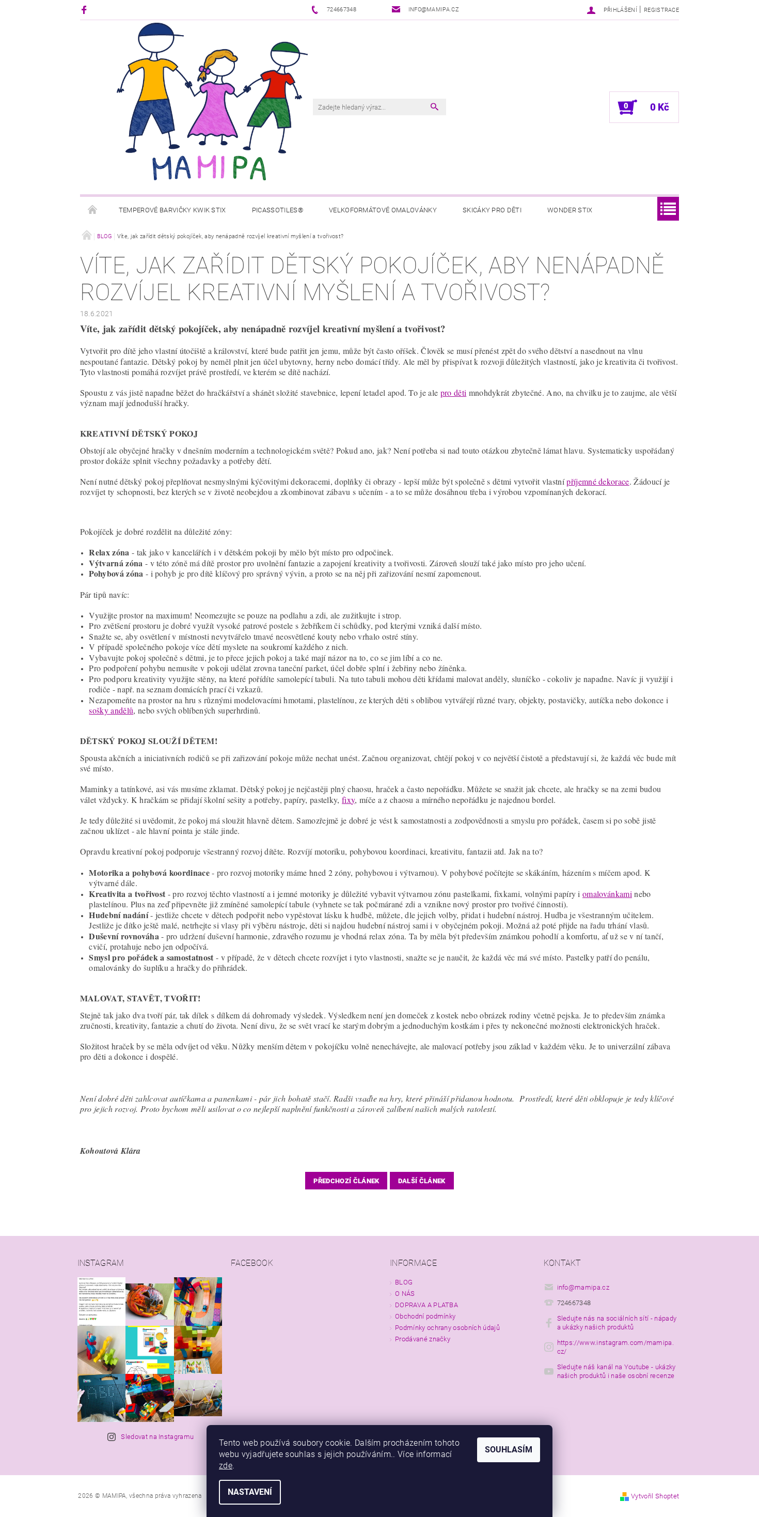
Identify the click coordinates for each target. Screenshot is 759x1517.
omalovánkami (607, 893)
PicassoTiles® (277, 210)
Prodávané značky (422, 1339)
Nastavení (250, 1492)
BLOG (404, 1282)
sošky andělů (111, 710)
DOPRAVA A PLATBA (426, 1305)
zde (225, 1465)
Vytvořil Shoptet (655, 1496)
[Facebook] (85, 9)
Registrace (661, 10)
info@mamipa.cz (583, 1287)
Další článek (422, 1181)
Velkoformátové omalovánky (383, 210)
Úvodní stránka (93, 210)
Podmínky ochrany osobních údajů (447, 1328)
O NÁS (405, 1293)
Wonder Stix (570, 210)
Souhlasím (508, 1449)
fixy (348, 799)
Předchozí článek (346, 1181)
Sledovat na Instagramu (157, 1437)
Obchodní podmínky (425, 1316)
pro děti (453, 392)
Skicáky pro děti (492, 210)
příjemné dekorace (597, 481)
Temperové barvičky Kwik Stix (172, 210)
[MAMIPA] (212, 101)
